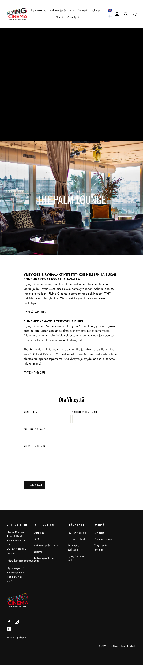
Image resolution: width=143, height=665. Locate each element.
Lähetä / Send (34, 485)
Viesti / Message (35, 446)
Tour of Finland (76, 539)
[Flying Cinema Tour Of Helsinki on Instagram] (17, 621)
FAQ (36, 539)
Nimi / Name (31, 412)
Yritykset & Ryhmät (100, 548)
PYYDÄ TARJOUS (35, 312)
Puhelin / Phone (34, 429)
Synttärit (83, 10)
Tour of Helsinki (76, 533)
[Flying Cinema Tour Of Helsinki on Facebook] (9, 621)
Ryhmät (96, 10)
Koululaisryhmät (102, 539)
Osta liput (73, 17)
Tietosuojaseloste (44, 558)
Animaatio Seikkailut (73, 548)
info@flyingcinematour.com (23, 561)
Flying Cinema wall (76, 558)
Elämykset (37, 10)
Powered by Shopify (16, 637)
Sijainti (60, 17)
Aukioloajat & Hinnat (62, 10)
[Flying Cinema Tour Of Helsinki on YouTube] (9, 628)
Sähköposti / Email (85, 412)
